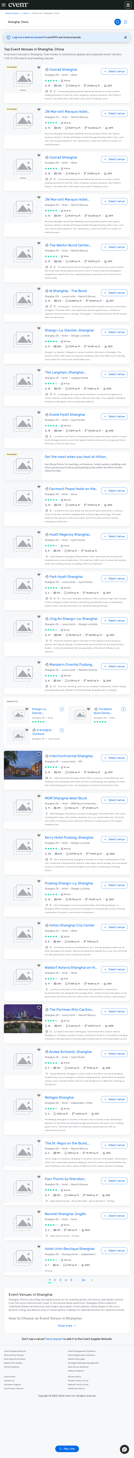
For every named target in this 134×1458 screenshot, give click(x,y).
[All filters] (125, 22)
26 (83, 1280)
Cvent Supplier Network (15, 1351)
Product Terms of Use (78, 1380)
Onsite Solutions (11, 1367)
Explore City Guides (13, 1363)
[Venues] (128, 4)
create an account (33, 37)
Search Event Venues (14, 1355)
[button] (78, 85)
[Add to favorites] (39, 68)
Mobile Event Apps (76, 1359)
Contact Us (9, 1380)
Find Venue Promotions (14, 1359)
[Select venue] (62, 709)
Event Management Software (81, 1351)
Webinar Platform (76, 1371)
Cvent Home (9, 1377)
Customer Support (12, 1384)
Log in (16, 37)
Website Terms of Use (78, 1384)
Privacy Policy (74, 1377)
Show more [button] (65, 1325)
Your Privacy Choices (14, 1388)
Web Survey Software (78, 1367)
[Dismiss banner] (125, 37)
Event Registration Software (81, 1355)
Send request (54, 1339)
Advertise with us (76, 1388)
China (25, 13)
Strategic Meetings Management (83, 1363)
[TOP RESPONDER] (47, 70)
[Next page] (92, 1280)
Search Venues (12, 13)
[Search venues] (117, 22)
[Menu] (3, 5)
